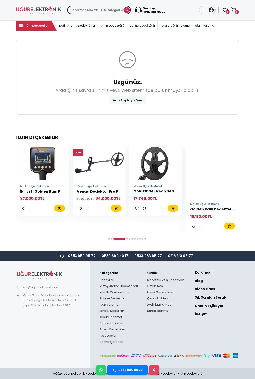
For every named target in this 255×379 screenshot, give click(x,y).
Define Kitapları (111, 323)
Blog (199, 281)
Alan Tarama (109, 305)
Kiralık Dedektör (111, 317)
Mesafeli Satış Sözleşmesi (166, 280)
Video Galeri (205, 289)
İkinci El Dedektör (112, 311)
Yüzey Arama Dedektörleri (119, 286)
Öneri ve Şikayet (209, 306)
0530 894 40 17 (115, 255)
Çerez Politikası (158, 298)
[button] (109, 239)
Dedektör (106, 280)
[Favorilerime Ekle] (23, 208)
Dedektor (170, 373)
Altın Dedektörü (191, 373)
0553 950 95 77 (82, 255)
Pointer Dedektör (112, 298)
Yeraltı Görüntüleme (114, 292)
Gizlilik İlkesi (155, 286)
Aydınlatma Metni (160, 305)
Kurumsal (203, 273)
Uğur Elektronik (39, 186)
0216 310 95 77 (180, 255)
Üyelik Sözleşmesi (160, 292)
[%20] (99, 162)
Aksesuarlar (108, 336)
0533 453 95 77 (148, 255)
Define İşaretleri (111, 341)
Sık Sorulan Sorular (212, 298)
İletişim (201, 314)
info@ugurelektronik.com (41, 287)
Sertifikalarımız (158, 310)
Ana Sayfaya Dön (127, 100)
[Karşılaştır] (31, 208)
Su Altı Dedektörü (112, 329)
